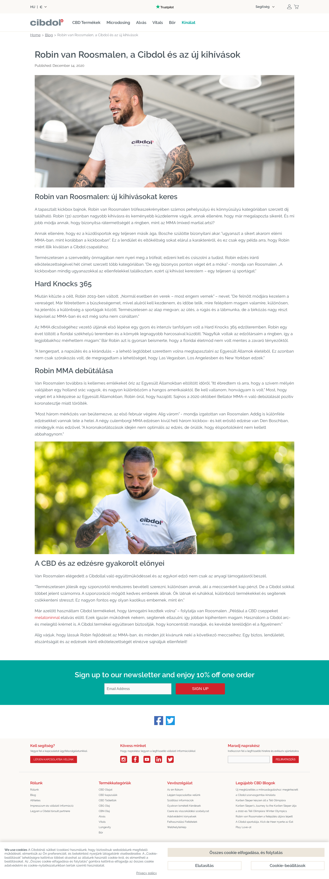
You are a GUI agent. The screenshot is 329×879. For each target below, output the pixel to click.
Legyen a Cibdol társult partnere (50, 811)
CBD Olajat (105, 789)
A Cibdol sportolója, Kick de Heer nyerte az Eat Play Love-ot (264, 824)
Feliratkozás (285, 759)
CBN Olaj (104, 811)
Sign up (200, 688)
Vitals (102, 821)
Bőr (101, 832)
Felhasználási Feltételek (182, 821)
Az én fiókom (175, 789)
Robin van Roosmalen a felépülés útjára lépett (264, 816)
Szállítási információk (180, 800)
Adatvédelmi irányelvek (181, 816)
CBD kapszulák (108, 795)
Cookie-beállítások (288, 865)
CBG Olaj (104, 805)
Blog (33, 795)
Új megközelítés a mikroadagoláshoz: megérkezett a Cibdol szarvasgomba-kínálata (267, 792)
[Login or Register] (289, 6)
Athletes (35, 800)
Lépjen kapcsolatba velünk (54, 759)
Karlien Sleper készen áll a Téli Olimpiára (261, 800)
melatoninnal (47, 617)
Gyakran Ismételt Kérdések (184, 805)
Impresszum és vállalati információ (51, 805)
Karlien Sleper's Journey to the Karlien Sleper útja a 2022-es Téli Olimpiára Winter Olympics (266, 808)
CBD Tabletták (107, 800)
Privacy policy (146, 873)
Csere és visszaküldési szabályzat (188, 811)
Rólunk (34, 789)
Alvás (102, 816)
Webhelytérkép (176, 827)
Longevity (105, 827)
